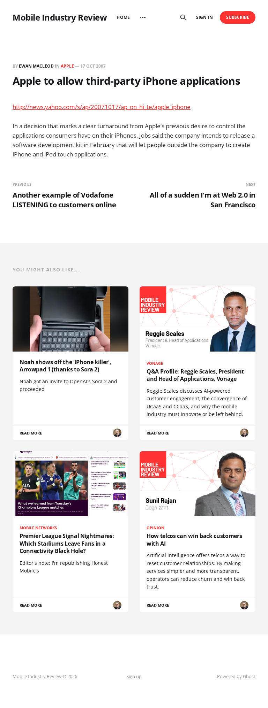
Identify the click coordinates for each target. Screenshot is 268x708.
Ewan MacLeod (36, 66)
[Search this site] (183, 17)
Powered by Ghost (236, 676)
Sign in (204, 17)
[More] (142, 17)
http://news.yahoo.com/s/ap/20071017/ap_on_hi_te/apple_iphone (102, 107)
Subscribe (238, 17)
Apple (67, 66)
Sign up (134, 676)
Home (123, 17)
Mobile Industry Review (60, 17)
